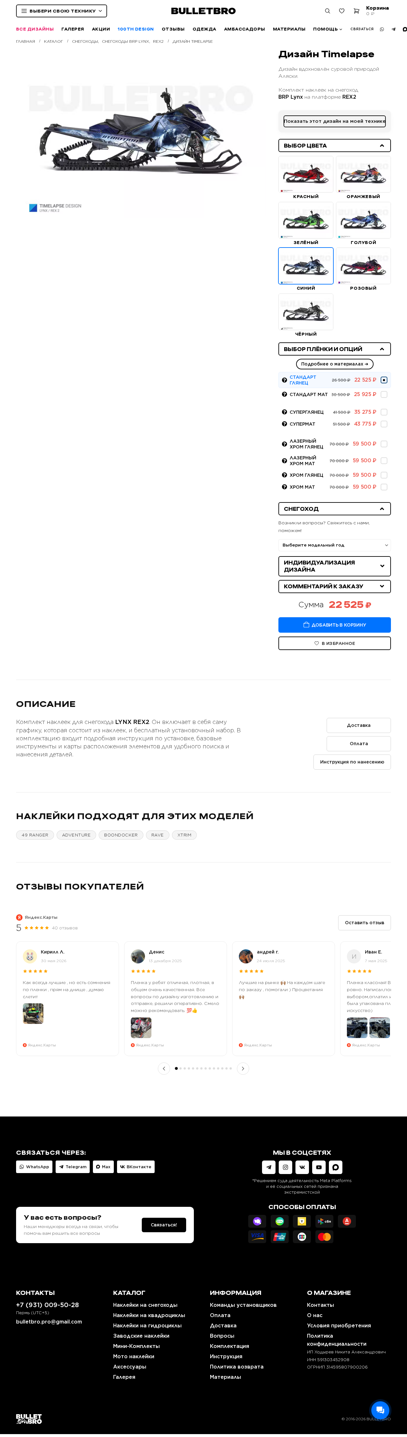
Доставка (359, 725)
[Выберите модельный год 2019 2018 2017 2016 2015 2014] (334, 545)
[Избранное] (341, 11)
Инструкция (226, 1356)
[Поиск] (327, 11)
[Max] (335, 1167)
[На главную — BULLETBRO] (203, 11)
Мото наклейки (133, 1356)
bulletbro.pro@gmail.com (49, 1322)
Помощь (325, 29)
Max (106, 1166)
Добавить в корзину (339, 625)
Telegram (76, 1166)
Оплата (359, 743)
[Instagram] (285, 1167)
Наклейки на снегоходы (145, 1305)
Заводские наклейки (141, 1336)
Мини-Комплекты (136, 1346)
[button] (334, 145)
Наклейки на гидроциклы (147, 1326)
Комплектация (229, 1346)
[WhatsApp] (382, 29)
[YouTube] (319, 1167)
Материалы (289, 29)
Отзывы (173, 29)
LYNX (123, 721)
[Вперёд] (243, 1068)
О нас (314, 1315)
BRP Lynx (290, 97)
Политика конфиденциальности (336, 1340)
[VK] (302, 1167)
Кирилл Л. (53, 951)
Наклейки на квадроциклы (149, 1315)
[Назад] (164, 1068)
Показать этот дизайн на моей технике (335, 121)
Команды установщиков (243, 1305)
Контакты (320, 1305)
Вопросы (222, 1336)
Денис (156, 951)
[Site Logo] (29, 1418)
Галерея (72, 29)
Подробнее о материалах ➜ (334, 363)
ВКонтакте (139, 1166)
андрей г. (268, 951)
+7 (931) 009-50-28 (47, 1305)
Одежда (204, 29)
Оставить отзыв (364, 922)
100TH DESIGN (136, 29)
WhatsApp (37, 1166)
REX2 (349, 97)
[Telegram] (393, 29)
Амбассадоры (244, 29)
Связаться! (164, 1224)
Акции (101, 29)
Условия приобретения (339, 1326)
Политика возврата (237, 1367)
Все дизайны (35, 29)
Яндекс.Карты (41, 917)
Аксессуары (129, 1367)
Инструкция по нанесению (352, 761)
